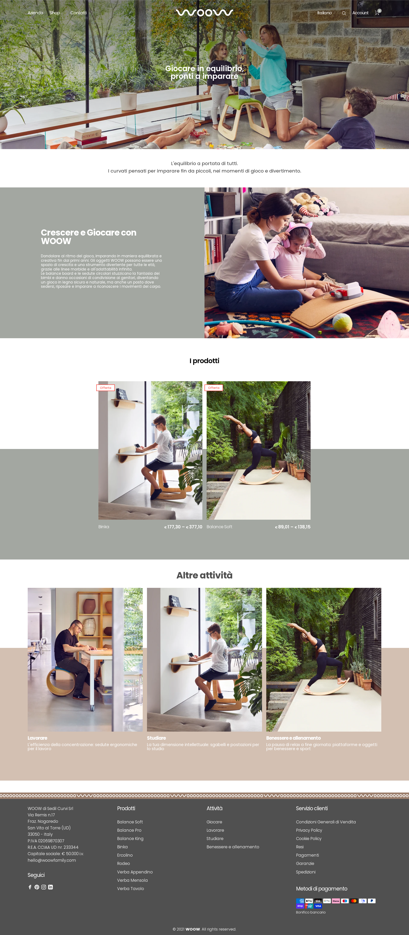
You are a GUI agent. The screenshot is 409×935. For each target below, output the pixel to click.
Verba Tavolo (130, 889)
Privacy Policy (309, 830)
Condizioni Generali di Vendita (326, 822)
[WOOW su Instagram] (43, 887)
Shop (55, 13)
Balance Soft (219, 526)
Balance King (130, 839)
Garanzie (305, 863)
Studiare (215, 839)
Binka (103, 526)
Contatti (78, 13)
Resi (300, 847)
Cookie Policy (308, 839)
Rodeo (123, 863)
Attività (214, 809)
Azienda (35, 13)
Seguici (36, 875)
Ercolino (125, 855)
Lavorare (215, 830)
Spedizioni (305, 872)
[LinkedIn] (50, 887)
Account (360, 13)
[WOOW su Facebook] (30, 887)
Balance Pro (129, 830)
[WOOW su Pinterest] (37, 887)
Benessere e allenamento (233, 847)
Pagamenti (307, 855)
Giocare (214, 822)
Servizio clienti (312, 809)
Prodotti (126, 809)
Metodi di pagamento (321, 889)
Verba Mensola (132, 880)
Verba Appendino (135, 872)
